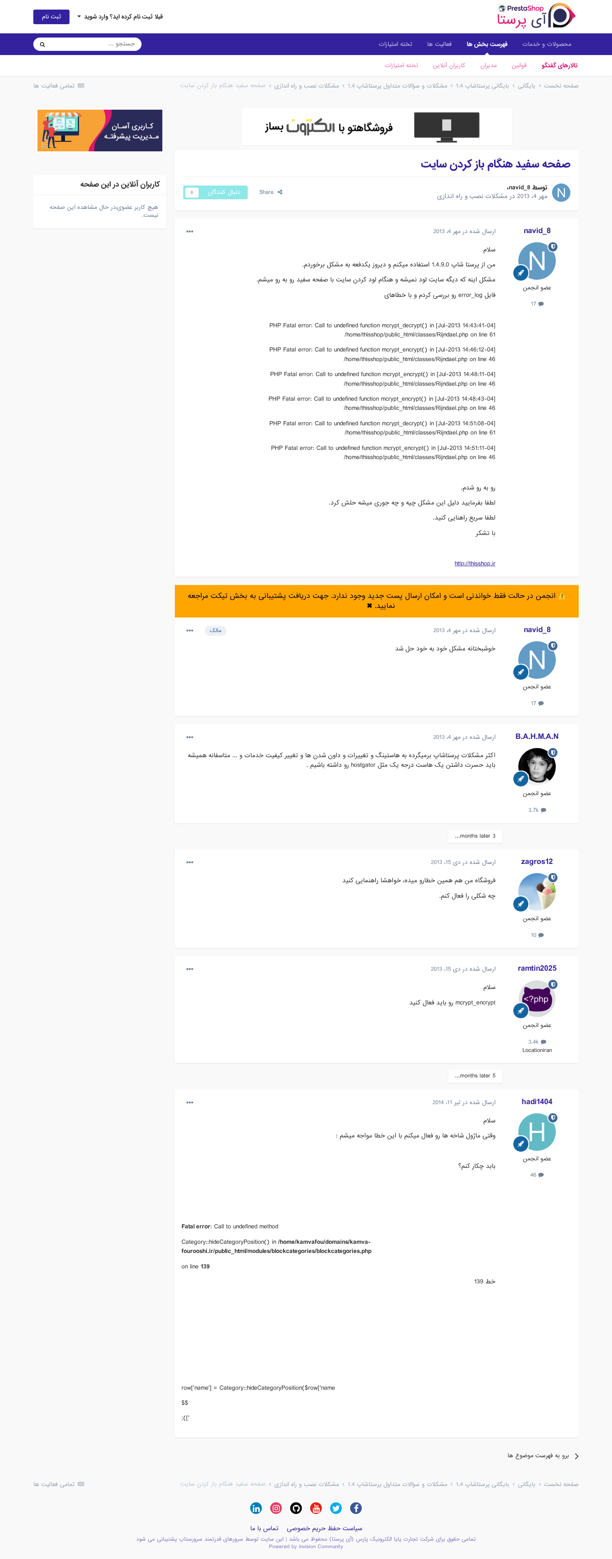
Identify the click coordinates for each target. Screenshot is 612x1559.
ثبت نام (51, 16)
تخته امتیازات (401, 65)
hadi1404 (537, 1102)
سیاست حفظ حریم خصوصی (324, 1529)
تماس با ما (264, 1529)
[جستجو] (42, 44)
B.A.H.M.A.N (537, 737)
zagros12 (537, 862)
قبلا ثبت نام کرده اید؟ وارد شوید (122, 16)
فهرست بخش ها (487, 44)
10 (534, 935)
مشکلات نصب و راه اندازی (472, 196)
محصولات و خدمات (546, 44)
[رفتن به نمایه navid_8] (561, 192)
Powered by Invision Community (306, 1547)
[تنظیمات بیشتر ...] (190, 232)
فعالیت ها (439, 44)
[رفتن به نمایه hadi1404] (537, 1132)
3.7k (534, 810)
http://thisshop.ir (475, 564)
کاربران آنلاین (449, 65)
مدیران (488, 65)
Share (268, 192)
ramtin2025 (537, 968)
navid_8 (519, 188)
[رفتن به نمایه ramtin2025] (537, 998)
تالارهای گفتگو (559, 65)
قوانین (519, 65)
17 (534, 304)
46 (534, 1175)
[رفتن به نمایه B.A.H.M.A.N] (537, 767)
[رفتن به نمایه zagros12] (537, 892)
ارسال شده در (464, 231)
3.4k (534, 1042)
